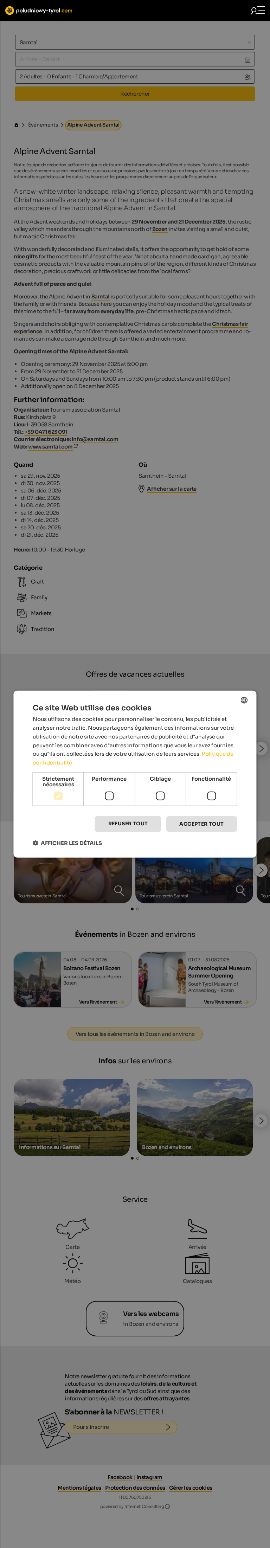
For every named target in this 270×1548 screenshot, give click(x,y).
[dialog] (134, 774)
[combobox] (244, 700)
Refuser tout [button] (128, 823)
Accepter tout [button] (201, 824)
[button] (67, 843)
